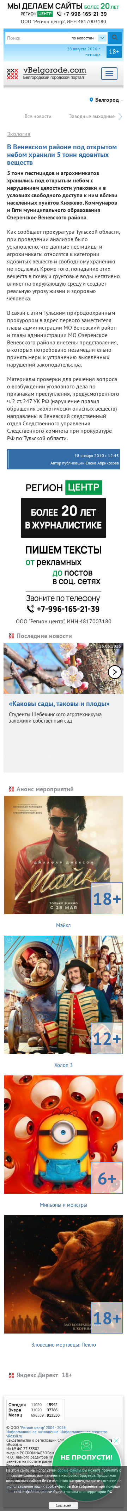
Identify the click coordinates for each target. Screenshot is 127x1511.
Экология (18, 133)
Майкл (88, 908)
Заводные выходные (92, 116)
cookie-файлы (69, 1470)
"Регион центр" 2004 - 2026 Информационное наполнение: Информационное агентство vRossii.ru (57, 1431)
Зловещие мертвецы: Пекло (76, 1327)
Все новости (38, 116)
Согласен (63, 1505)
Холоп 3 (87, 1047)
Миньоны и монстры (78, 1187)
